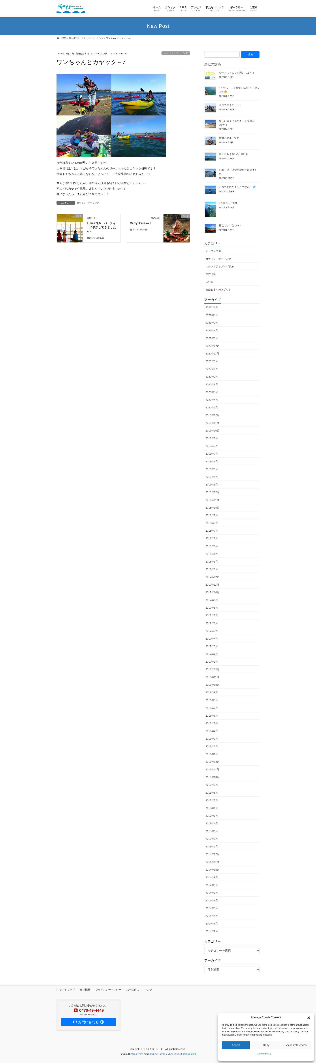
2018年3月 (212, 561)
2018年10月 (212, 507)
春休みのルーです (229, 138)
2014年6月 (212, 900)
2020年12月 (212, 345)
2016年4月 (212, 731)
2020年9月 (212, 361)
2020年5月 (212, 392)
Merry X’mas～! (140, 223)
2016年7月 (212, 708)
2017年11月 (212, 584)
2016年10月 (212, 684)
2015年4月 (212, 823)
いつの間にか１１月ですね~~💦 (237, 187)
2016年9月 (212, 692)
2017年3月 (212, 646)
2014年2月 (212, 931)
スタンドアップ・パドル (220, 266)
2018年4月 (212, 553)
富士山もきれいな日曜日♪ (233, 154)
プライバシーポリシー (108, 989)
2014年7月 (212, 892)
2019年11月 (212, 422)
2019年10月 (212, 430)
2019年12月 (212, 415)
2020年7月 (212, 376)
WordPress (137, 1054)
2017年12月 (212, 577)
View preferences (296, 1045)
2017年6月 (212, 623)
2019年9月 (212, 438)
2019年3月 (212, 484)
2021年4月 (212, 330)
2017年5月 (212, 630)
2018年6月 (212, 538)
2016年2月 (212, 746)
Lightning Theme (156, 1054)
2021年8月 (212, 315)
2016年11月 (212, 677)
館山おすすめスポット (218, 289)
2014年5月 (212, 908)
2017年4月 (212, 638)
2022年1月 (212, 307)
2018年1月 (212, 569)
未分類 (209, 281)
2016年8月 (212, 700)
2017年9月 (212, 600)
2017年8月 (212, 607)
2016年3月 (212, 738)
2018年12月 (212, 492)
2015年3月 (212, 831)
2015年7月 (212, 800)
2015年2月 (212, 838)
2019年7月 (212, 453)
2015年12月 (212, 761)
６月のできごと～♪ (230, 105)
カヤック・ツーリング (176, 53)
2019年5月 (212, 469)
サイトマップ (67, 989)
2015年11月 (212, 769)
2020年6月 (212, 384)
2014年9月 (212, 877)
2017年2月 (212, 654)
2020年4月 (212, 399)
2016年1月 (212, 754)
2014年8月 (212, 885)
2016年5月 (212, 723)
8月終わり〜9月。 (229, 202)
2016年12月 (212, 669)
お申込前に (132, 989)
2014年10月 (212, 869)
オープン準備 (213, 251)
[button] (309, 1017)
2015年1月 (212, 846)
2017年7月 (212, 615)
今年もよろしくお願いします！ (237, 72)
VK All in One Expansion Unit (182, 1054)
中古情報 (211, 274)
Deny (266, 1045)
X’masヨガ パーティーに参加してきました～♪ (101, 227)
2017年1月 (212, 661)
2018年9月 (212, 515)
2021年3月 (212, 338)
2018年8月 (212, 523)
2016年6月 (212, 715)
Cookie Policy (264, 1053)
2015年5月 (212, 815)
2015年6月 (212, 808)
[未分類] (70, 222)
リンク (148, 989)
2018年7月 (212, 530)
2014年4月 (212, 915)
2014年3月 (212, 923)
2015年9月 (212, 784)
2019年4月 (212, 476)
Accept (236, 1045)
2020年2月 (212, 407)
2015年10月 (212, 777)
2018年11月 (212, 499)
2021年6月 (212, 322)
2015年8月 (212, 792)
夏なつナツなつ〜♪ (230, 225)
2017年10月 (212, 592)
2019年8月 (212, 445)
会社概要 (85, 989)
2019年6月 (212, 461)
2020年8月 (212, 368)
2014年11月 (212, 861)
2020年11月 (212, 353)
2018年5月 (212, 546)
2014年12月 (212, 854)
